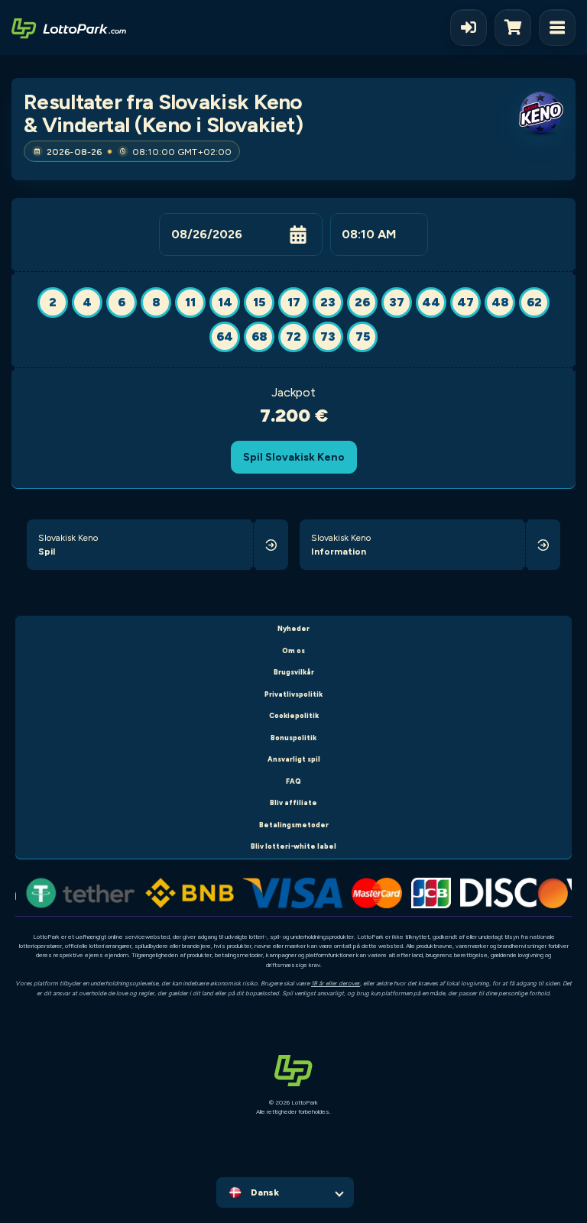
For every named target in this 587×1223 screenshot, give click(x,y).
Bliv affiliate (293, 802)
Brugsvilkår (294, 672)
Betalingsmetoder (294, 824)
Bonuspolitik (293, 737)
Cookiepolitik (294, 715)
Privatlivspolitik (293, 694)
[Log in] (468, 27)
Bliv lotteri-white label (293, 846)
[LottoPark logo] (68, 27)
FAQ (293, 781)
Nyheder (293, 628)
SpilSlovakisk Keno (294, 457)
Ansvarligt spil (294, 759)
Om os (293, 650)
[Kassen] (517, 27)
